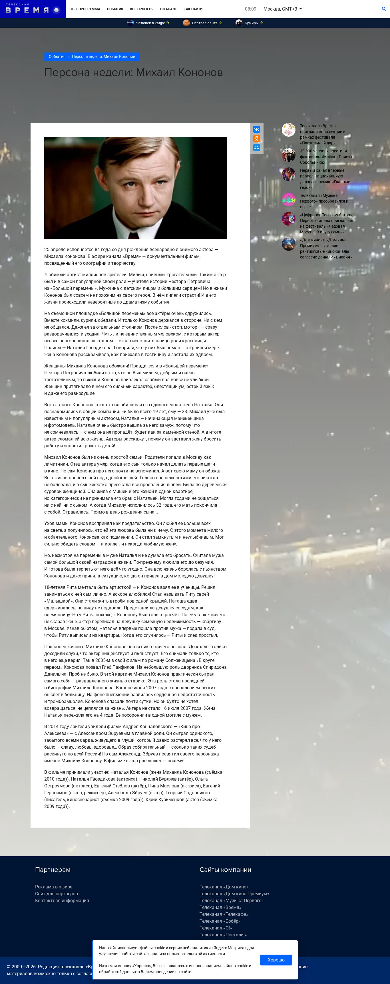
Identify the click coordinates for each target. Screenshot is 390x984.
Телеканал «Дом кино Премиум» (235, 893)
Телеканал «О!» (216, 928)
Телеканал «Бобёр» (220, 921)
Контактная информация (62, 900)
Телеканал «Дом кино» (224, 887)
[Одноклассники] (256, 138)
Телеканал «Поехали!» (223, 934)
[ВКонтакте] (256, 129)
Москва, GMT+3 (281, 9)
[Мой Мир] (256, 147)
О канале (168, 9)
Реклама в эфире (53, 887)
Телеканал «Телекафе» (224, 914)
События (115, 9)
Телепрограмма (85, 9)
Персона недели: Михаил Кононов (103, 56)
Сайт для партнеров (56, 893)
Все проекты (141, 9)
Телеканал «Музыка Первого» (232, 900)
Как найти (193, 9)
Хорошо (276, 960)
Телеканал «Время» (221, 907)
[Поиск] (384, 9)
